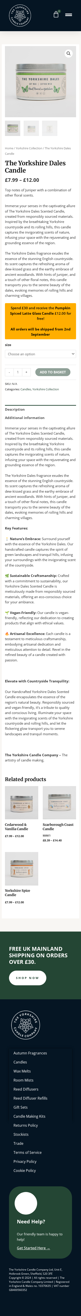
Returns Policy (26, 1125)
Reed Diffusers (26, 1089)
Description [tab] (15, 409)
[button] (69, 53)
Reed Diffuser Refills (30, 1098)
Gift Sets (21, 1107)
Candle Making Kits (29, 1116)
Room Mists (24, 1080)
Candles (25, 389)
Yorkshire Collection (29, 148)
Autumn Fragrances (30, 1053)
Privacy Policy (25, 1161)
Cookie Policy (25, 1170)
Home (9, 148)
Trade (18, 1143)
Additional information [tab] (25, 417)
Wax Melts (22, 1071)
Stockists (21, 1134)
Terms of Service (28, 1152)
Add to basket (53, 372)
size (8, 344)
